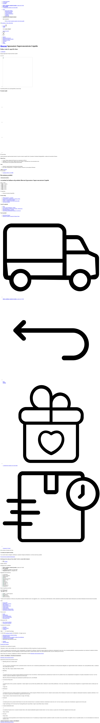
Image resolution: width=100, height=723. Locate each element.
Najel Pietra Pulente (6, 215)
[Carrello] (51, 34)
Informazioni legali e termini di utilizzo (10, 635)
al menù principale (6, 1)
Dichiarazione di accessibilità (8, 638)
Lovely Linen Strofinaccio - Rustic (9, 207)
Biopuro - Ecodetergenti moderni (9, 199)
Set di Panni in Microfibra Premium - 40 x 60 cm (12, 210)
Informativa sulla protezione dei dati (37, 653)
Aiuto (4, 9)
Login (4, 27)
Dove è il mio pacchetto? (7, 617)
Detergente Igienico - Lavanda (8, 209)
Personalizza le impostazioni (16, 655)
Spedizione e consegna (7, 603)
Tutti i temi (7, 15)
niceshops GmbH (9, 633)
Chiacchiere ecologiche (7, 623)
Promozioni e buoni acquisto (8, 608)
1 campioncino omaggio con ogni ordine (10, 7)
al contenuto (5, 2)
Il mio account (5, 606)
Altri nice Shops (6, 642)
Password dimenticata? (7, 616)
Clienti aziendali (6, 607)
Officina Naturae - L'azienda (8, 197)
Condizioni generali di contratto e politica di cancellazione (13, 637)
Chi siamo (4, 627)
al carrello (4, 3)
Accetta (2, 655)
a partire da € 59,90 (13, 5)
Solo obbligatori (7, 655)
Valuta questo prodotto (4, 177)
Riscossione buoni (6, 618)
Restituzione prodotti (9, 11)
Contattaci (7, 14)
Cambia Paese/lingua (10, 631)
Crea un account (6, 30)
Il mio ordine (5, 602)
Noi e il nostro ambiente (7, 622)
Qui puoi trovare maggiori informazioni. (7, 556)
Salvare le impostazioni (5, 720)
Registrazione (5, 614)
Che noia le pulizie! (6, 201)
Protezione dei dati (6, 636)
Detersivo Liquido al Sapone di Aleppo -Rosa (11, 216)
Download (3, 170)
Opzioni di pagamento (9, 13)
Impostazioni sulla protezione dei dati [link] (9, 639)
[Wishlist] (4, 32)
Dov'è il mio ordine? (9, 10)
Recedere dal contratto (4, 644)
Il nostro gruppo (6, 628)
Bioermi (3, 46)
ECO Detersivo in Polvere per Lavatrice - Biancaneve (12, 208)
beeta (4, 206)
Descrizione (3, 154)
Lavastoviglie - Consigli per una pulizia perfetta (11, 198)
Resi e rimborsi (5, 604)
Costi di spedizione (8, 12)
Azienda (4, 641)
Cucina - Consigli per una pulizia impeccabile (11, 200)
